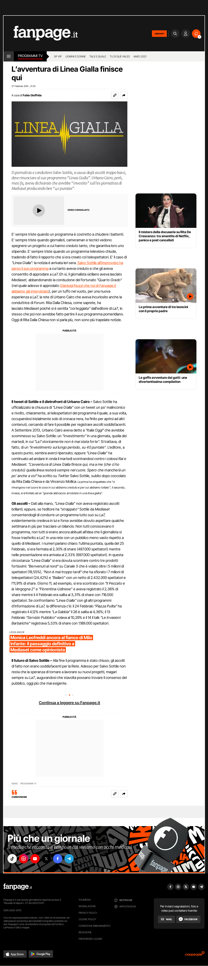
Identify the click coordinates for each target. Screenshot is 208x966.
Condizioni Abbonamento (94, 925)
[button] (123, 95)
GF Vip (58, 56)
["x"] (46, 858)
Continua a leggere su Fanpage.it (69, 702)
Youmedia (85, 899)
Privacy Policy (88, 912)
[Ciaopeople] (195, 955)
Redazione (85, 932)
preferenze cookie (90, 938)
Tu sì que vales (120, 56)
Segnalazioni (87, 906)
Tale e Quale (97, 56)
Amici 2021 (139, 56)
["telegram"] (69, 858)
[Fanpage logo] (40, 33)
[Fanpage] (17, 887)
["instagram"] (23, 858)
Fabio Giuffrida (32, 95)
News (15, 784)
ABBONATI (159, 33)
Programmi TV (30, 56)
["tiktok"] (12, 858)
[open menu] (8, 56)
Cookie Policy (87, 919)
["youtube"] (35, 858)
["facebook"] (57, 858)
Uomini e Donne (75, 56)
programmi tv (28, 784)
